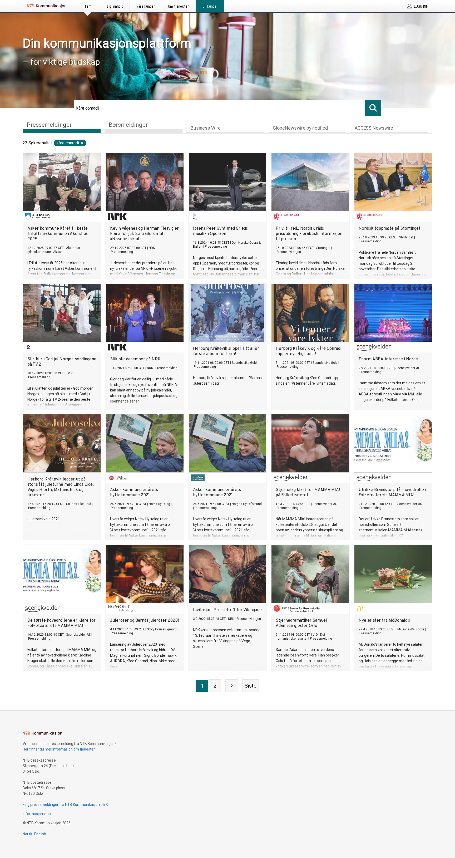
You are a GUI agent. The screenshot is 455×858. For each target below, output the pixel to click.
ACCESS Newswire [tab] (374, 128)
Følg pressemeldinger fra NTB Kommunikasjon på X (65, 804)
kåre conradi (68, 142)
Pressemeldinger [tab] (49, 124)
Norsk (27, 834)
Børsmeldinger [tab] (128, 124)
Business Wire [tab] (206, 128)
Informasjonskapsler (40, 814)
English (40, 834)
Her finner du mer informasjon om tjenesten (59, 749)
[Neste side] (231, 685)
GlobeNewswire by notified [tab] (300, 128)
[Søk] (373, 108)
